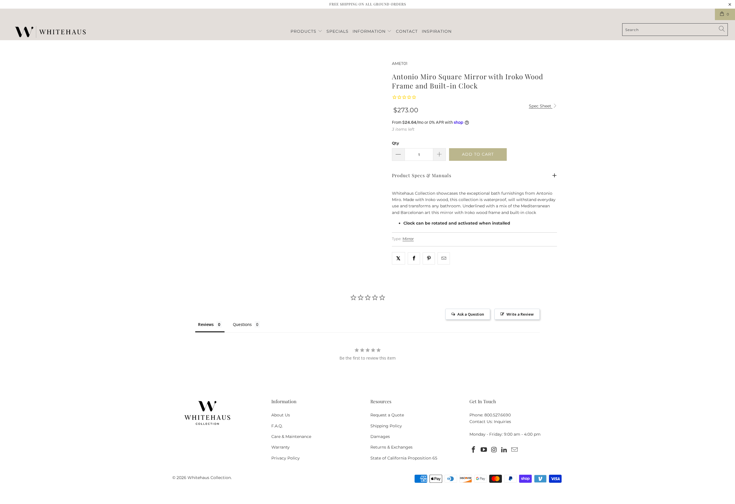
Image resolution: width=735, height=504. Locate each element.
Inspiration (437, 31)
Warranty (280, 447)
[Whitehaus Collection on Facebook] (473, 450)
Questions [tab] (242, 324)
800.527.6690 (497, 415)
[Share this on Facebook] (414, 258)
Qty (395, 143)
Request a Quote (387, 415)
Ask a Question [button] (470, 314)
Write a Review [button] (520, 314)
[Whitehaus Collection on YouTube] (484, 450)
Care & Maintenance (291, 436)
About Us (280, 415)
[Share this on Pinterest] (429, 258)
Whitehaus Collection (209, 477)
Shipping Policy (386, 425)
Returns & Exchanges (391, 447)
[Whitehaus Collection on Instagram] (494, 450)
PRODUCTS (304, 31)
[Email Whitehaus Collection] (514, 450)
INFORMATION (370, 31)
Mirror (408, 239)
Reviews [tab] (206, 324)
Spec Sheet (540, 106)
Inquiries (502, 421)
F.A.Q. (277, 425)
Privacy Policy (285, 458)
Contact (407, 31)
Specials (337, 31)
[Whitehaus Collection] (50, 32)
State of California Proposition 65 (403, 458)
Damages (380, 436)
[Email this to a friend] (444, 258)
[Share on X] (398, 258)
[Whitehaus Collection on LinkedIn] (504, 450)
